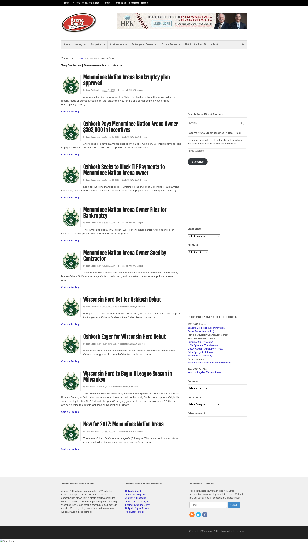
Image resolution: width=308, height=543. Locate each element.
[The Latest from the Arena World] (79, 31)
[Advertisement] (217, 81)
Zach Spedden (92, 137)
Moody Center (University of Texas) (206, 348)
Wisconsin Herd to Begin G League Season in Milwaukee (127, 376)
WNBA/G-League (136, 90)
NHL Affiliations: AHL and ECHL (201, 44)
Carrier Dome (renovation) (201, 331)
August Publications (135, 498)
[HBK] (182, 27)
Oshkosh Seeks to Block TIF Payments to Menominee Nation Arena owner (124, 170)
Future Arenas (169, 44)
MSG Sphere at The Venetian (203, 345)
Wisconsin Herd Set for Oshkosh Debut (122, 299)
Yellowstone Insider (135, 512)
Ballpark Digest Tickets (137, 508)
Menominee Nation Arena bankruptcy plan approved (126, 80)
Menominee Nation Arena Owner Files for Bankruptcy (125, 213)
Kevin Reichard (92, 90)
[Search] (242, 122)
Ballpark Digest (133, 491)
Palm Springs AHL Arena (200, 352)
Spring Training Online (136, 494)
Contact (107, 2)
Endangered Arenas (142, 44)
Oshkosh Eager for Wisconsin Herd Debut (124, 336)
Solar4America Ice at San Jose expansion (209, 362)
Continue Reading (70, 111)
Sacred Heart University (200, 355)
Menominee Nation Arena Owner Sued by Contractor (124, 256)
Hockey (79, 44)
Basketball (96, 44)
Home (66, 2)
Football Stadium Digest (137, 505)
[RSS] (192, 515)
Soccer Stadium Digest (137, 501)
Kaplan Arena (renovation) (201, 341)
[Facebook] (205, 515)
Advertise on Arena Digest (86, 2)
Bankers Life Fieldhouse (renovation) (206, 327)
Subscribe (198, 161)
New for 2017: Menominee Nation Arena (123, 424)
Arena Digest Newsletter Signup (132, 2)
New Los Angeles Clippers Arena (204, 372)
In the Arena (117, 44)
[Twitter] (199, 515)
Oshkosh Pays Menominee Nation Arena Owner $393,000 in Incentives (130, 127)
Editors (89, 386)
